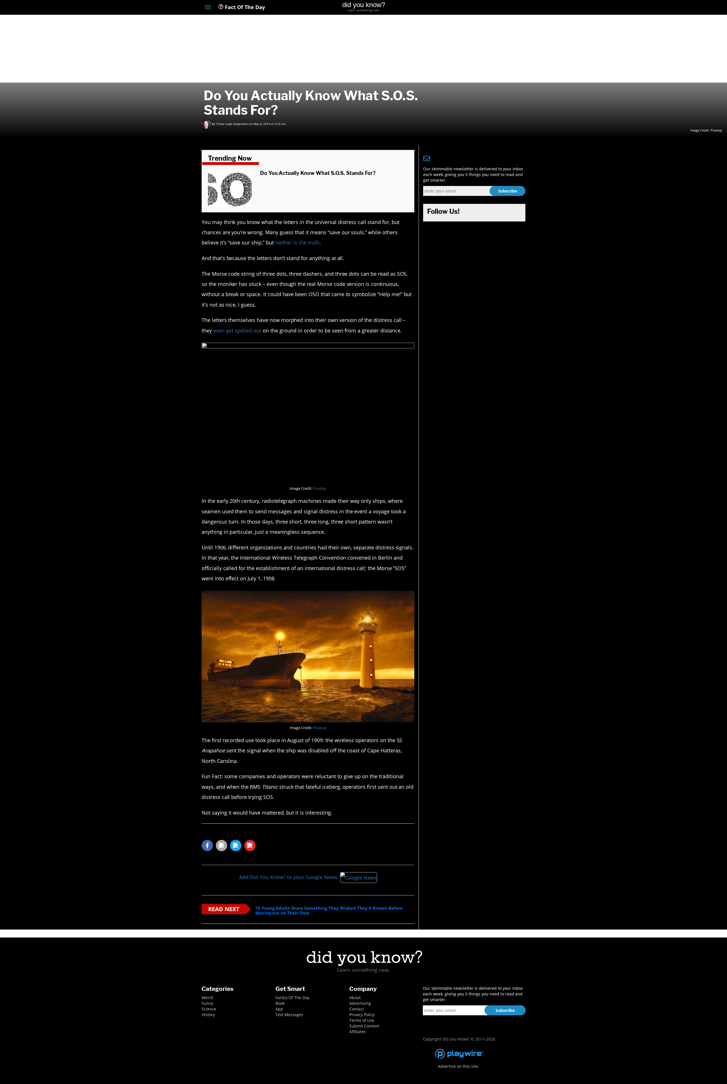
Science (209, 1009)
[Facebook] (481, 7)
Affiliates (357, 1031)
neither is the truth (297, 242)
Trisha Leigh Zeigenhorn (232, 124)
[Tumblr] (512, 7)
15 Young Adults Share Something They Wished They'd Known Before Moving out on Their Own (329, 910)
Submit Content (364, 1026)
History (208, 1014)
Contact (356, 1009)
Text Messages (289, 1014)
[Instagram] (501, 7)
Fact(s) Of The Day (292, 997)
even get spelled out (237, 330)
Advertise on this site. (458, 1066)
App (279, 1009)
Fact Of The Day (244, 7)
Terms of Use (361, 1020)
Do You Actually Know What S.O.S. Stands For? (318, 173)
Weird (207, 997)
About (355, 997)
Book (280, 1003)
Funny (207, 1003)
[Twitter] (491, 7)
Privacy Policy (362, 1014)
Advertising (360, 1003)
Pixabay (716, 130)
